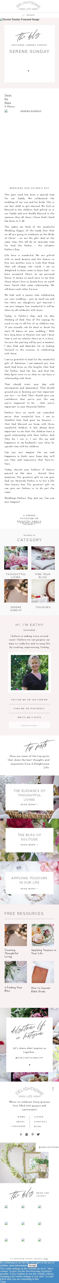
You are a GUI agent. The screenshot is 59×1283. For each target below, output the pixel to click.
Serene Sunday (37, 45)
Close (3, 1281)
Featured (18, 45)
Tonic (45, 1259)
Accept (32, 1265)
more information (18, 1265)
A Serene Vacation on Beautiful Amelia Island (29, 519)
